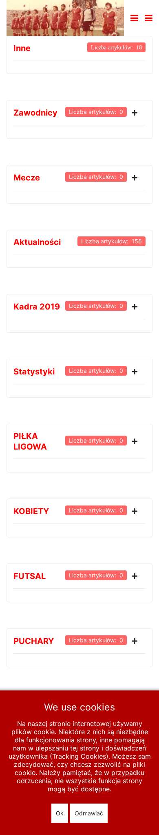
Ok (60, 813)
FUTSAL (29, 576)
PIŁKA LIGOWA (30, 441)
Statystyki (34, 371)
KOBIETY (31, 511)
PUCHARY (33, 641)
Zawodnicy (35, 113)
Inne (22, 48)
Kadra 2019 (36, 307)
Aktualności (37, 242)
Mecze (26, 178)
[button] (148, 17)
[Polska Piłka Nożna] (65, 17)
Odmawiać (89, 813)
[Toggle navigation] (134, 17)
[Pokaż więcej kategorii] (136, 112)
